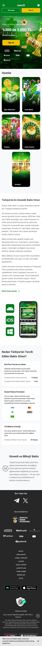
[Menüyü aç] (3, 5)
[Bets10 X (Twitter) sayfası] (25, 501)
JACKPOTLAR (21, 568)
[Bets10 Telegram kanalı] (16, 501)
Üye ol (31, 10)
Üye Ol (11, 43)
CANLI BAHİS (21, 554)
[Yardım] (38, 5)
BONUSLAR (21, 575)
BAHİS (21, 551)
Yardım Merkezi (30, 635)
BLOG (21, 578)
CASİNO (21, 561)
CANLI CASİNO (21, 565)
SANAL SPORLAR (21, 558)
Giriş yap (11, 10)
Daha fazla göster (11, 291)
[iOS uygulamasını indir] (29, 588)
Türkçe (12, 635)
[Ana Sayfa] (21, 5)
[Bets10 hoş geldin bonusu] (21, 42)
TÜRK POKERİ (21, 571)
